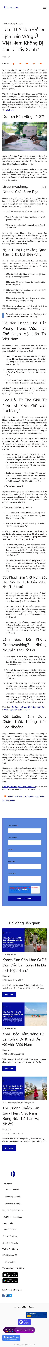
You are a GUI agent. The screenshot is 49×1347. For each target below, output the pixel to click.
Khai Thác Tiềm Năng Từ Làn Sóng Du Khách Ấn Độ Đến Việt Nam (23, 1039)
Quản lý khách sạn (15, 796)
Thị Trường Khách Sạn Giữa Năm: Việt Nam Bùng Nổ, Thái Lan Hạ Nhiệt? (20, 1116)
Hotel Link (6, 57)
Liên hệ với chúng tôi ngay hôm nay (19, 786)
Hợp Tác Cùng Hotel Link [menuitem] (12, 1210)
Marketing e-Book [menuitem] (12, 1196)
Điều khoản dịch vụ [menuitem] (10, 1236)
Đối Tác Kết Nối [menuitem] (12, 1189)
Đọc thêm (9, 994)
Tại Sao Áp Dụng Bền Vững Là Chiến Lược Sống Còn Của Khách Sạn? (23, 708)
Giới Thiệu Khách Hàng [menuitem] (13, 1217)
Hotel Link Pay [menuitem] (10, 1229)
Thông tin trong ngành (11, 1103)
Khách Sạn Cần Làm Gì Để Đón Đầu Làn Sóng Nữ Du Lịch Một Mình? (24, 965)
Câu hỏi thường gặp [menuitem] (10, 1243)
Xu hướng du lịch (9, 954)
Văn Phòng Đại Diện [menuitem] (12, 1203)
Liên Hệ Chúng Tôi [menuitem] (9, 1255)
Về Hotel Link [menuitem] (9, 1262)
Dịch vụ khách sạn (31, 796)
